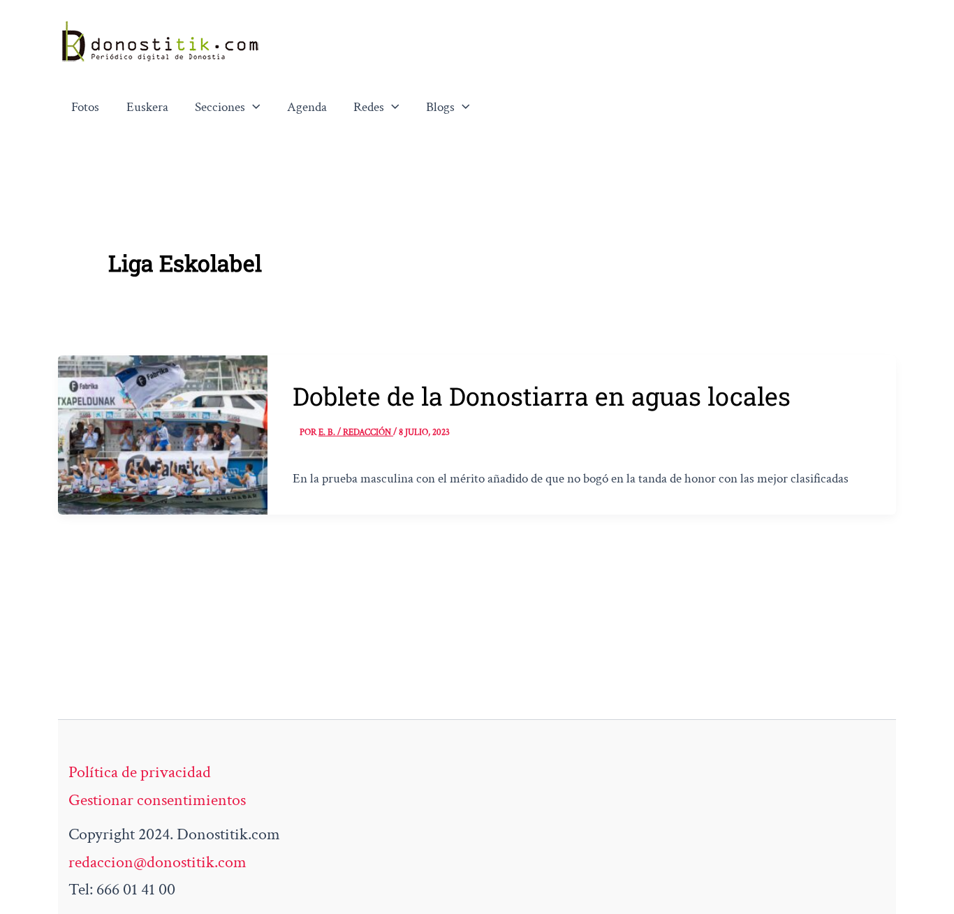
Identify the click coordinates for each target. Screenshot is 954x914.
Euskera (147, 107)
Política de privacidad (139, 772)
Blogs (440, 107)
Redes (368, 107)
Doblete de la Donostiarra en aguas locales (542, 396)
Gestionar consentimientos (157, 800)
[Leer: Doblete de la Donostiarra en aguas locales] (162, 433)
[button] (252, 107)
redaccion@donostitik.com (157, 862)
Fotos (85, 107)
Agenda (307, 107)
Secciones (220, 107)
